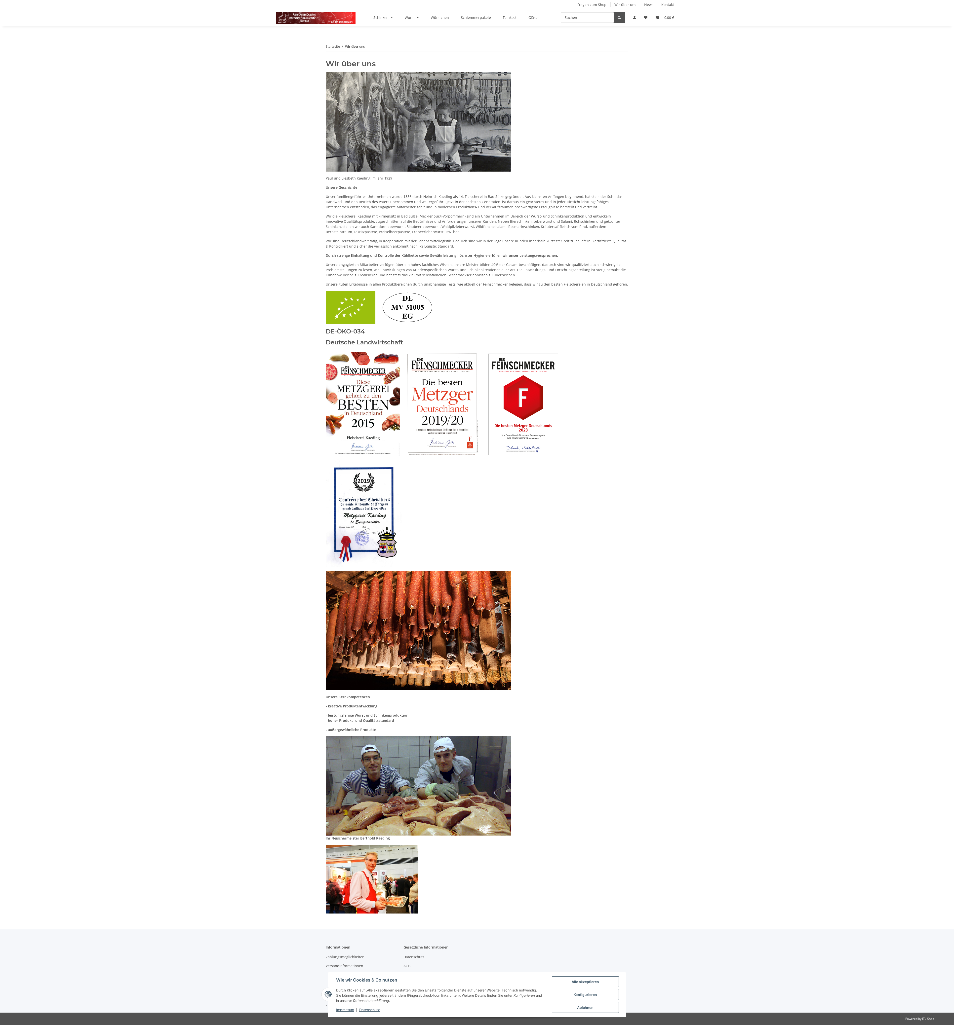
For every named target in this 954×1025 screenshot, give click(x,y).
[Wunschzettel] (645, 17)
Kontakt (667, 4)
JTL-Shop (928, 1019)
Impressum (345, 1010)
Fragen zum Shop (591, 4)
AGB (406, 965)
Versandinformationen (344, 965)
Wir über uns (625, 4)
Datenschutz (413, 956)
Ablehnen (585, 1007)
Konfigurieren (585, 994)
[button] (634, 17)
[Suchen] (619, 17)
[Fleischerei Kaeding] (316, 17)
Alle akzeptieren (585, 982)
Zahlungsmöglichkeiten (345, 956)
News (648, 4)
